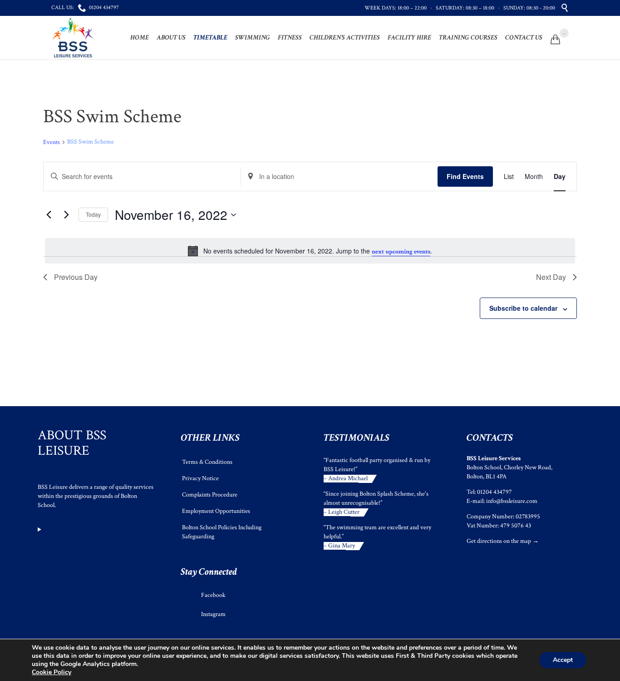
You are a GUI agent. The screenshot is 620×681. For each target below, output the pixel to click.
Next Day (551, 277)
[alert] (310, 250)
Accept (563, 660)
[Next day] (66, 214)
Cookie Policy (51, 672)
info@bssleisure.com (511, 501)
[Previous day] (48, 214)
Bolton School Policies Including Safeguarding (221, 532)
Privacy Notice (200, 478)
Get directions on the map (499, 541)
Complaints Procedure (209, 495)
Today (93, 214)
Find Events (465, 176)
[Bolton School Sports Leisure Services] (73, 38)
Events (51, 142)
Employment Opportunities (216, 511)
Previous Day (76, 277)
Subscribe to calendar (523, 308)
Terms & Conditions (207, 462)
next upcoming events (401, 252)
